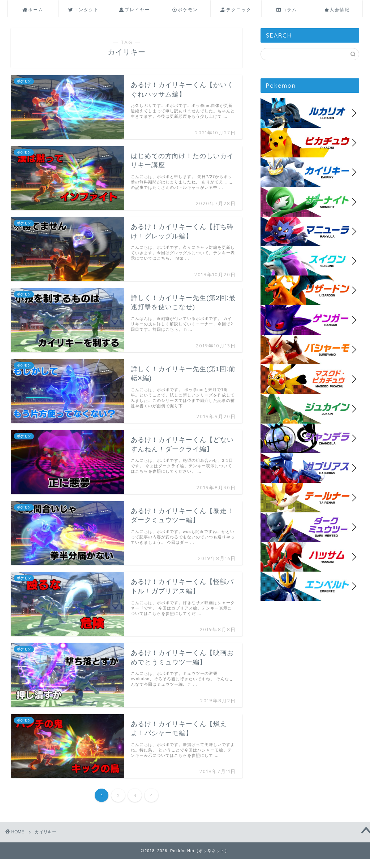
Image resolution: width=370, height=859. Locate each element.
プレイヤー (137, 9)
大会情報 (340, 9)
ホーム (35, 9)
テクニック (238, 9)
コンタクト (86, 9)
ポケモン (188, 9)
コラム (289, 9)
